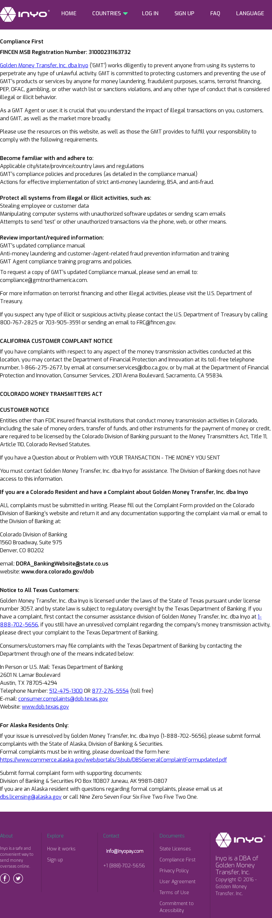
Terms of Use (174, 893)
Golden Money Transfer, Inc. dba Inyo (44, 65)
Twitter (18, 878)
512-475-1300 (66, 690)
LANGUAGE (250, 13)
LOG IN (150, 13)
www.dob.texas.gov (45, 706)
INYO (25, 14)
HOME (68, 13)
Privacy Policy (174, 871)
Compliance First (178, 860)
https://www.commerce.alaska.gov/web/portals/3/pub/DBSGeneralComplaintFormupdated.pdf (113, 759)
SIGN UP (184, 13)
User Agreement (178, 882)
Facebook (5, 878)
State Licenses (175, 849)
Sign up (55, 860)
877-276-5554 (110, 690)
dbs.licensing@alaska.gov (31, 796)
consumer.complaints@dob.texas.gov (63, 698)
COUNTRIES (106, 13)
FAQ (215, 13)
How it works (61, 849)
